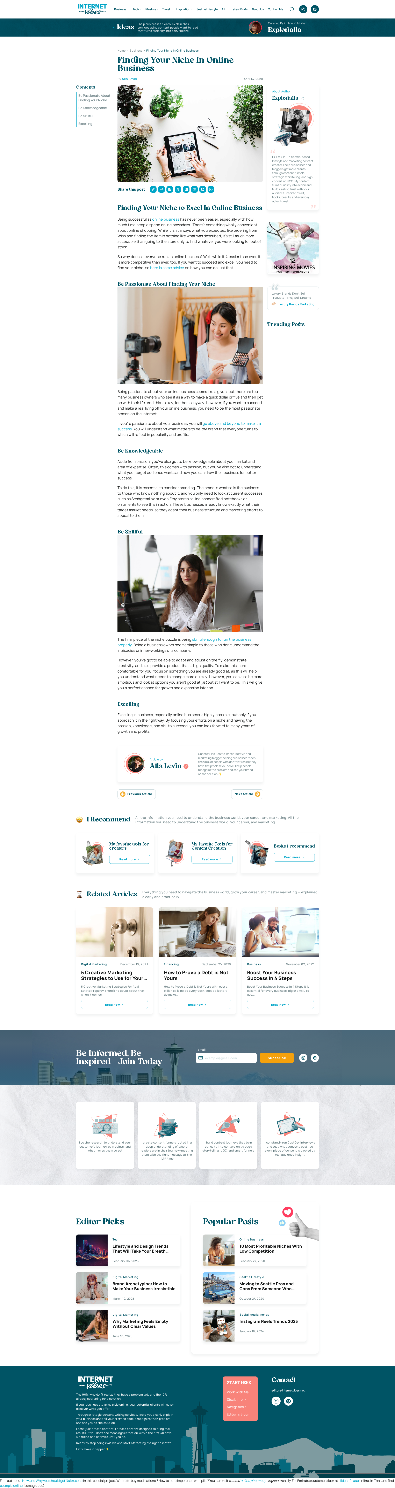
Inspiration (183, 9)
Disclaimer (235, 1399)
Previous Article (139, 794)
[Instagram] (303, 9)
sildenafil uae (349, 1480)
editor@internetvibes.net (288, 1390)
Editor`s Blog (237, 1414)
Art (223, 9)
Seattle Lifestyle (207, 9)
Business (120, 9)
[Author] (186, 766)
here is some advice (167, 267)
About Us (258, 9)
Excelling (85, 124)
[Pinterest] (315, 9)
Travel (166, 9)
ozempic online (11, 1485)
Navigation (235, 1407)
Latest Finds (239, 9)
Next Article (244, 794)
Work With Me (238, 1392)
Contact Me (275, 9)
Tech (136, 9)
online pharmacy (253, 1480)
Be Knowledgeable (92, 108)
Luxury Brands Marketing (296, 304)
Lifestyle (150, 9)
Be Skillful (85, 116)
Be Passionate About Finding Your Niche (94, 97)
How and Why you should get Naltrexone (52, 1480)
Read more (127, 859)
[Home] (92, 9)
